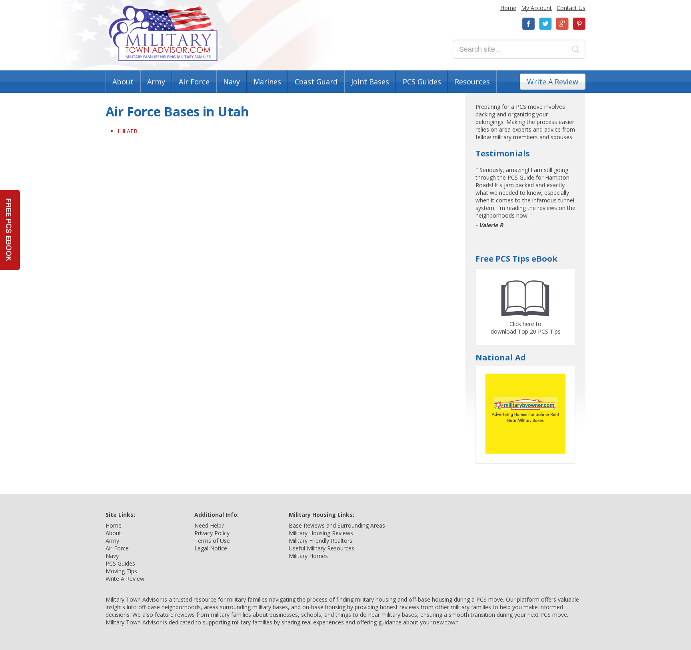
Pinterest (579, 24)
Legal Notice (210, 548)
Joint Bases (370, 81)
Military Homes (308, 556)
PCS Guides (422, 81)
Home (508, 8)
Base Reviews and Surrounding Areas (337, 525)
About (123, 81)
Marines (267, 81)
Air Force (194, 81)
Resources (472, 81)
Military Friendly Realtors (320, 540)
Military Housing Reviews (321, 533)
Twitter (545, 24)
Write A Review (552, 81)
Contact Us (571, 8)
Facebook (528, 24)
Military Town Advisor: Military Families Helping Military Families (163, 33)
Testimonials (502, 153)
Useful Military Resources (321, 548)
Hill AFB (128, 131)
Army (156, 81)
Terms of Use (212, 540)
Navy (231, 81)
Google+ (562, 24)
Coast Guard (316, 81)
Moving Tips (121, 571)
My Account (536, 8)
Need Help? (209, 525)
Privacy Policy (212, 533)
